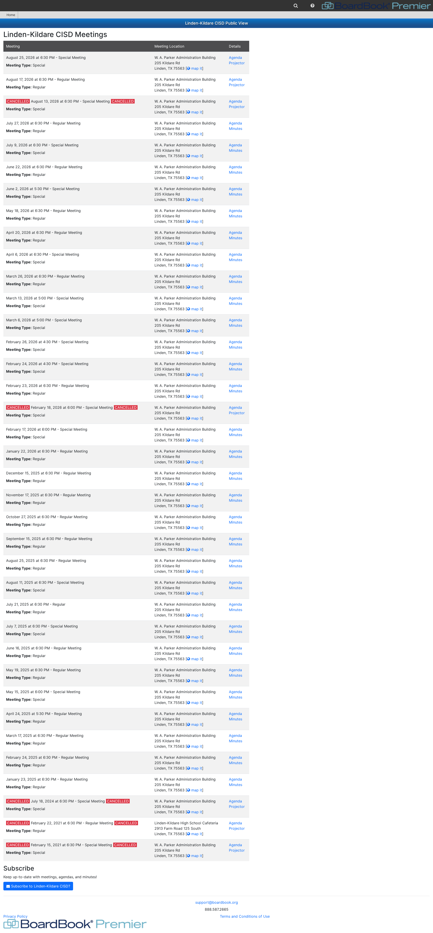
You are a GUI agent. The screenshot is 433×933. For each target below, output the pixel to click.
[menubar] (216, 5)
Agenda (235, 57)
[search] (295, 5)
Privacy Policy (15, 916)
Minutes (235, 128)
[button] (312, 5)
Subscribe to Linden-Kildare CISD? (40, 886)
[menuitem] (295, 5)
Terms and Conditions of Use (245, 916)
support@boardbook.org (216, 902)
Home (11, 15)
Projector (237, 63)
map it (196, 68)
